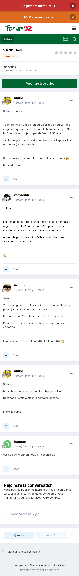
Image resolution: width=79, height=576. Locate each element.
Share (20, 535)
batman (20, 442)
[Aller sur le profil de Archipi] (7, 288)
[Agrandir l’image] (67, 158)
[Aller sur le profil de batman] (7, 444)
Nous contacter (40, 565)
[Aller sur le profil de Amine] (7, 100)
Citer (16, 179)
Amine (12, 66)
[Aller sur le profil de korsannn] (7, 197)
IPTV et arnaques (36, 17)
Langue (19, 565)
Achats (33, 70)
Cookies (59, 565)
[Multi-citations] (6, 179)
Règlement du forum (36, 6)
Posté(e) (29, 102)
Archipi (19, 285)
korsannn (21, 195)
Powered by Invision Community (39, 570)
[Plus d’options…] (72, 100)
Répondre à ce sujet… (26, 514)
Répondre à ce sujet (39, 83)
